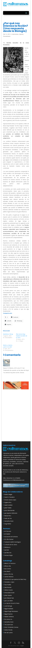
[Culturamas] (16, 451)
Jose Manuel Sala (9, 598)
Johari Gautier (8, 595)
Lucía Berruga (8, 606)
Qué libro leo (7, 552)
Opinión (21, 34)
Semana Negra (8, 555)
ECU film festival (8, 539)
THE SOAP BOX (8, 624)
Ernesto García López (10, 500)
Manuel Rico (7, 516)
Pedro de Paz (8, 518)
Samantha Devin (8, 521)
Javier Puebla (7, 508)
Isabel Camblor (8, 505)
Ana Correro (7, 569)
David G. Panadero (9, 497)
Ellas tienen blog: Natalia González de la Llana (21, 335)
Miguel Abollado (8, 608)
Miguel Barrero (8, 614)
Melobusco (7, 547)
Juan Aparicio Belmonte (10, 513)
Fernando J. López (9, 582)
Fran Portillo (7, 584)
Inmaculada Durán (9, 592)
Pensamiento (6, 36)
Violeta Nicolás (8, 630)
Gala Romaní (7, 587)
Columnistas (15, 34)
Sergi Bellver (7, 524)
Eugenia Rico (7, 502)
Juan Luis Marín (8, 600)
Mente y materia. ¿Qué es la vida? (7, 346)
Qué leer (6, 550)
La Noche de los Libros (10, 544)
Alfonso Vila (7, 566)
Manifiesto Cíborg (8, 334)
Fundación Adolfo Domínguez (12, 542)
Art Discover (7, 531)
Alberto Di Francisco (9, 563)
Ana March (7, 571)
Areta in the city (8, 574)
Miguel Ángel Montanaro (11, 611)
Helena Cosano (8, 590)
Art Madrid (7, 534)
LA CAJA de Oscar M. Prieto (11, 603)
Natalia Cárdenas (9, 616)
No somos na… (8, 619)
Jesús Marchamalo (9, 510)
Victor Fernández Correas (11, 627)
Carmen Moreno (8, 576)
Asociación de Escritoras (11, 536)
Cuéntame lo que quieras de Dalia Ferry (15, 579)
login (22, 645)
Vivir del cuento (8, 632)
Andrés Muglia (8, 494)
